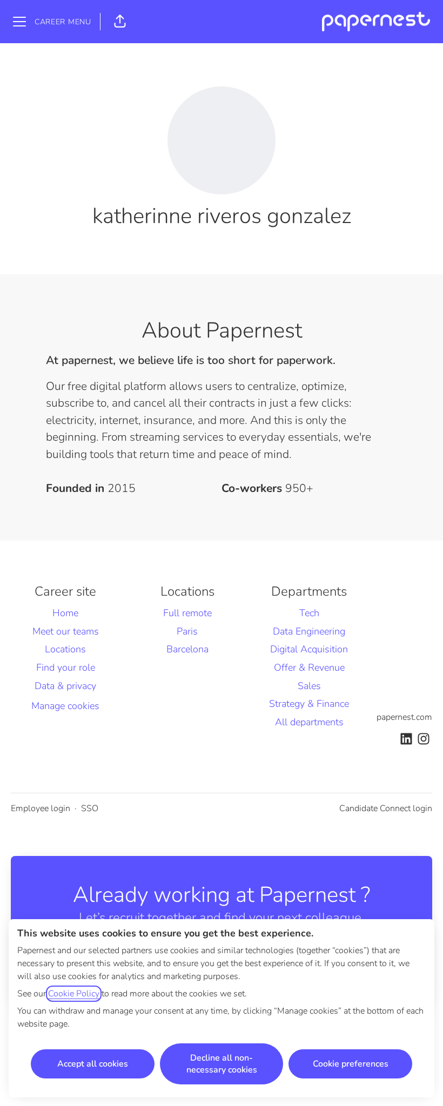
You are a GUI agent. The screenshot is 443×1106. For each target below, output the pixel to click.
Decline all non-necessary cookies (221, 1064)
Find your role (65, 667)
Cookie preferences (350, 1064)
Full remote (187, 612)
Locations (65, 649)
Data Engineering (309, 631)
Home (65, 612)
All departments (309, 722)
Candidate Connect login (385, 808)
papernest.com (404, 717)
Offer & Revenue (309, 667)
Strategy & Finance (309, 703)
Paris (187, 631)
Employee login (40, 808)
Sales (309, 685)
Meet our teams (65, 631)
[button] (120, 21)
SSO (89, 808)
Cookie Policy (73, 994)
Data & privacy (65, 685)
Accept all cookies (92, 1064)
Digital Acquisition (309, 649)
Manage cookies (65, 705)
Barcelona (187, 649)
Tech (309, 612)
